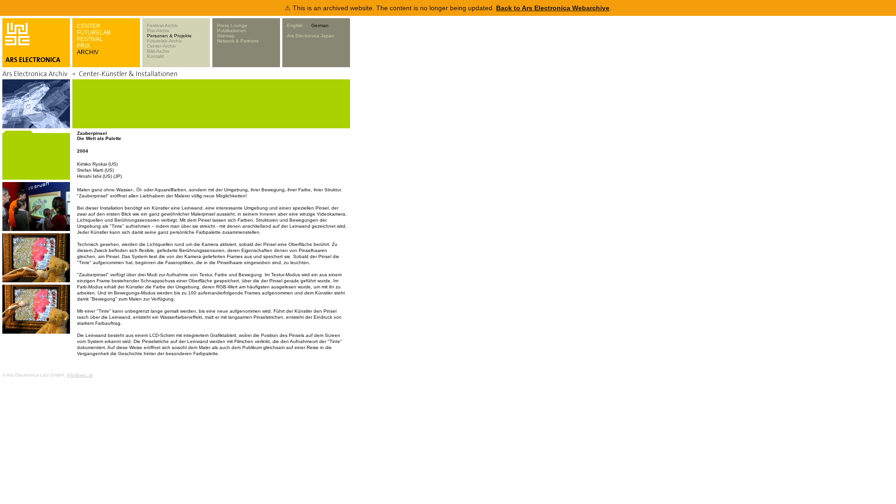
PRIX (83, 45)
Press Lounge (232, 25)
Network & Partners (238, 40)
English (295, 25)
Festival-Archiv (162, 25)
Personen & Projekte (169, 35)
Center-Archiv (161, 46)
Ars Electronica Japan (310, 35)
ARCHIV (87, 52)
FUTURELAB (94, 32)
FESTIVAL (90, 39)
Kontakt (155, 56)
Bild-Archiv (158, 51)
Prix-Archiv (158, 30)
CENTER (88, 26)
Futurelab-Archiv (164, 40)
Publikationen (231, 30)
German (320, 25)
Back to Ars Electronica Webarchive (552, 8)
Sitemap (226, 35)
